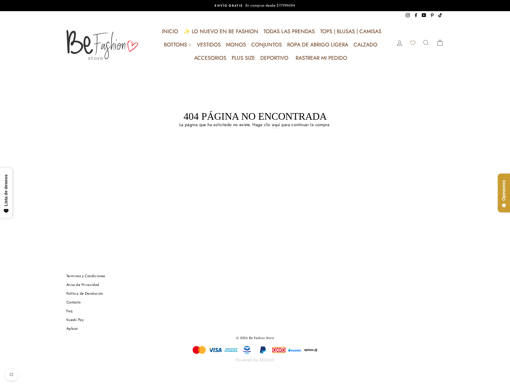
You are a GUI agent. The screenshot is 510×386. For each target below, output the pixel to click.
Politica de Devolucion (84, 293)
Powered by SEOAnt (255, 360)
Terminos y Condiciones (85, 275)
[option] (255, 5)
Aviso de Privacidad (82, 284)
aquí (276, 125)
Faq (69, 311)
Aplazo (72, 328)
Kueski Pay (75, 319)
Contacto (73, 302)
